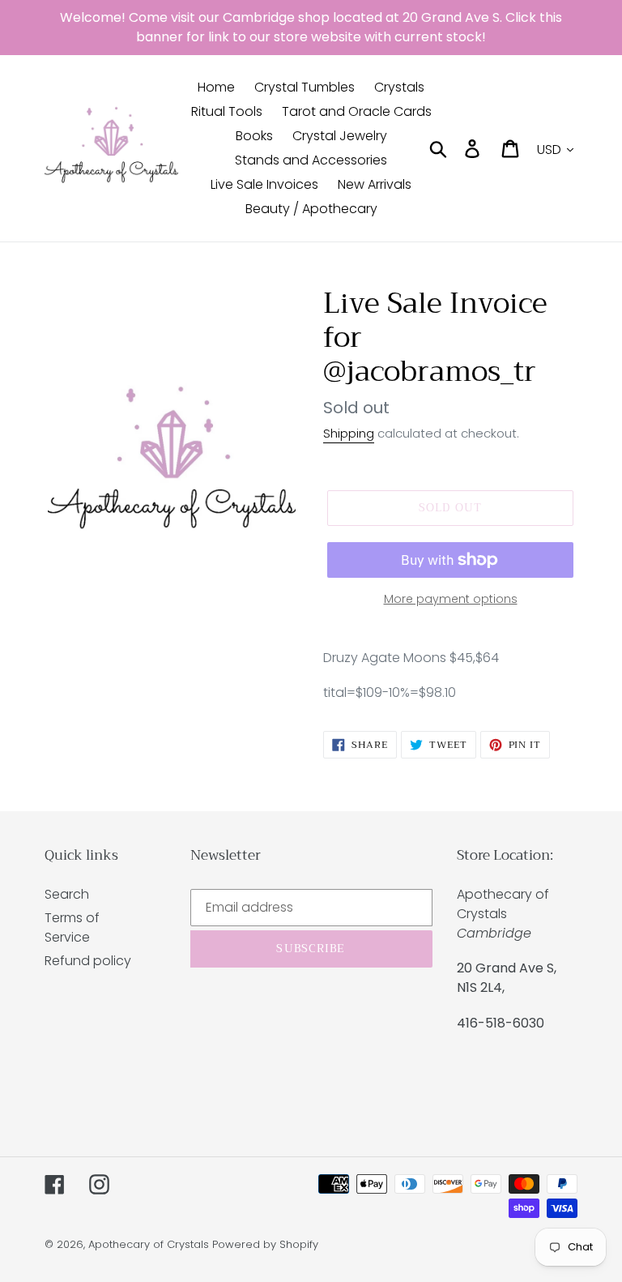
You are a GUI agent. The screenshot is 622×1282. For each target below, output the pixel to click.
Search (67, 894)
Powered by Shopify (265, 1244)
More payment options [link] (451, 599)
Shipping (348, 433)
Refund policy (88, 960)
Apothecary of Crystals (148, 1244)
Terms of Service (72, 927)
